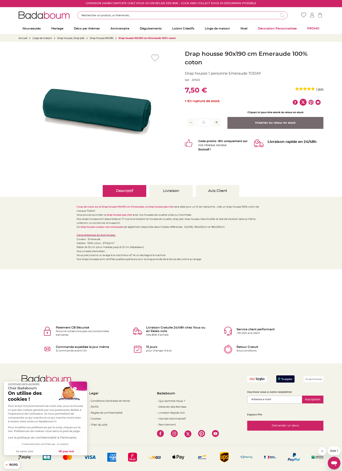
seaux (211, 145)
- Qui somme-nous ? (171, 401)
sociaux (221, 145)
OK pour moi (66, 451)
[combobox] (182, 15)
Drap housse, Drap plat (71, 38)
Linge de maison (42, 38)
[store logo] (44, 15)
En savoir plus (24, 451)
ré (205, 145)
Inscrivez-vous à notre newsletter (269, 392)
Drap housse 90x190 (101, 38)
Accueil (23, 38)
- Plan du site (98, 425)
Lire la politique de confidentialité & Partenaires (42, 437)
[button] (11, 465)
